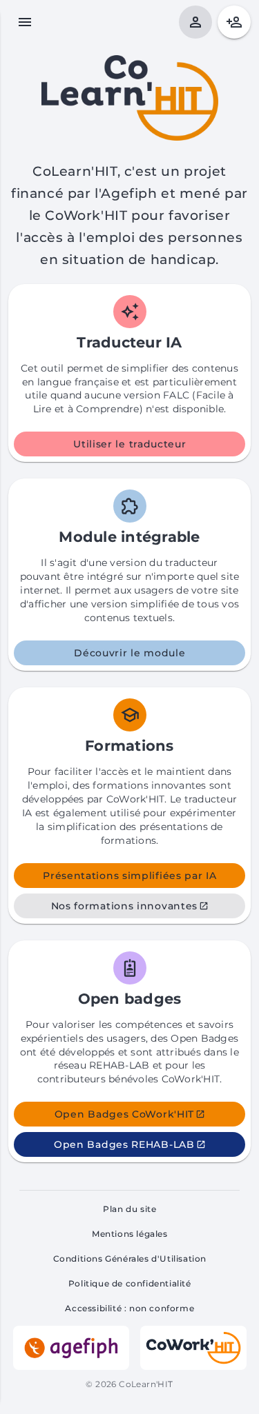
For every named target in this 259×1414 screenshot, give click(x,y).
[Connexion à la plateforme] (195, 22)
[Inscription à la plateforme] (234, 22)
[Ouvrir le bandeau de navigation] (24, 22)
